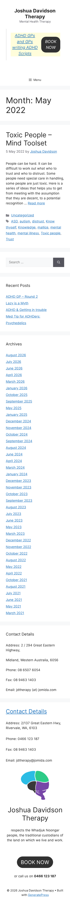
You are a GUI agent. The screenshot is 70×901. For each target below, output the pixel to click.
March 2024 (15, 467)
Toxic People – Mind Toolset (29, 139)
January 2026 (16, 388)
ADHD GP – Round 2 (22, 297)
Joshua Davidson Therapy (35, 13)
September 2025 (19, 401)
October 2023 (17, 494)
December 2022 (18, 540)
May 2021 (13, 606)
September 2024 (19, 441)
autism (25, 221)
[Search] (58, 262)
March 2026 (15, 382)
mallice (43, 227)
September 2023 (19, 501)
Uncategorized (22, 215)
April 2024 (14, 461)
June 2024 (14, 454)
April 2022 (14, 573)
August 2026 (16, 355)
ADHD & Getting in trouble (26, 310)
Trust (10, 239)
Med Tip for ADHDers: (23, 316)
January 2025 (16, 415)
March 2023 (15, 534)
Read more (36, 203)
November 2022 (18, 547)
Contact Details (26, 711)
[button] (50, 45)
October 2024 (17, 434)
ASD (14, 221)
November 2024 (18, 428)
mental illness (28, 233)
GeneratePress (38, 895)
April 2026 (14, 375)
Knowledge (27, 227)
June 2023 (14, 520)
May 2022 (13, 567)
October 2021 (16, 580)
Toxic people (50, 233)
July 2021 (13, 593)
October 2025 (16, 395)
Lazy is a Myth (17, 303)
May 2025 (13, 408)
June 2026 (14, 368)
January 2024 (16, 474)
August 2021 (15, 586)
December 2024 (18, 421)
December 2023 (18, 481)
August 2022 (16, 560)
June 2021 (14, 600)
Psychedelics (16, 323)
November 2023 (18, 487)
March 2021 (15, 613)
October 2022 (16, 553)
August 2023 (16, 507)
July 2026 (13, 362)
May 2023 (14, 527)
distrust (38, 221)
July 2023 (13, 514)
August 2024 (16, 448)
